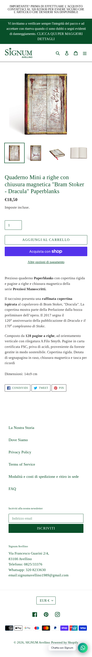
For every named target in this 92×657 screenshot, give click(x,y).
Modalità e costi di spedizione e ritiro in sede (44, 476)
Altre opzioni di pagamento (46, 262)
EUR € (44, 600)
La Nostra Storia (21, 427)
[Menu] (84, 53)
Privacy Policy (20, 452)
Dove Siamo (18, 440)
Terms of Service (22, 464)
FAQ (12, 489)
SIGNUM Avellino (37, 642)
